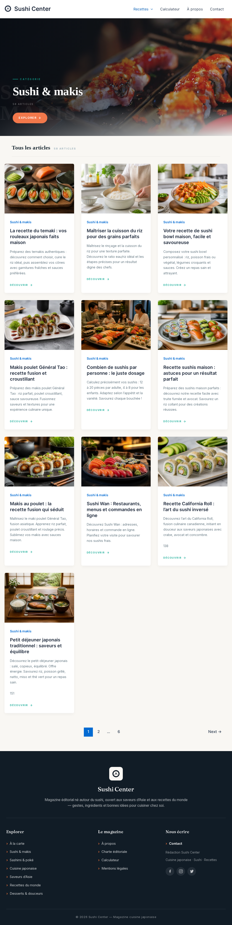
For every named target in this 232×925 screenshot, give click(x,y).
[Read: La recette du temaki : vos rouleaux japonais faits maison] (39, 188)
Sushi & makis (20, 222)
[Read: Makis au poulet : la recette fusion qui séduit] (39, 461)
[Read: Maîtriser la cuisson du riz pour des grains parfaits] (116, 188)
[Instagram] (180, 871)
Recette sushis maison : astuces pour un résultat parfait (190, 373)
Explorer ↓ (30, 117)
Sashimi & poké (22, 860)
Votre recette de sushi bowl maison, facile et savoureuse (187, 236)
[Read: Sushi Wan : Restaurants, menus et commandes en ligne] (116, 461)
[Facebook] (170, 871)
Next (215, 731)
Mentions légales (115, 868)
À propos (195, 9)
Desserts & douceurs (26, 893)
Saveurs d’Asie (21, 877)
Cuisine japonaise (23, 868)
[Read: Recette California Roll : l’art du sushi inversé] (192, 461)
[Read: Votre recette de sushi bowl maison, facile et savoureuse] (192, 188)
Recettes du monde (25, 885)
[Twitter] (191, 871)
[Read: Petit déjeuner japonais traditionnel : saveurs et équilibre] (39, 598)
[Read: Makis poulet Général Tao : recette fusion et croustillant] (39, 325)
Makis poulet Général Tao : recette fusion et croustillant (39, 373)
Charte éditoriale (114, 851)
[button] (150, 9)
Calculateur (170, 9)
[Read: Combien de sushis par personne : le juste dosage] (116, 325)
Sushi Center (32, 8)
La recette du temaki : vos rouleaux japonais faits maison (38, 236)
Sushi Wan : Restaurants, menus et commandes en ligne (114, 509)
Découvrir (19, 285)
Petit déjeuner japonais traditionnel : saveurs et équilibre (36, 645)
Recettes (140, 9)
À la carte (17, 843)
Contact (217, 9)
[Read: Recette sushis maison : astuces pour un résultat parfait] (192, 325)
